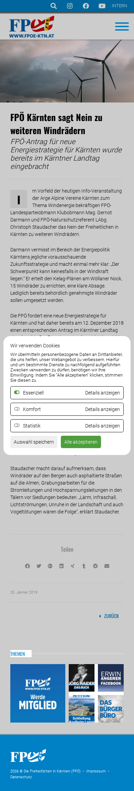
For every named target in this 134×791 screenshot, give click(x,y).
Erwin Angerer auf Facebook (110, 678)
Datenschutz (21, 777)
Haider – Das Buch (82, 678)
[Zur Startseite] (61, 764)
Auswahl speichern (34, 442)
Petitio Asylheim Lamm (82, 708)
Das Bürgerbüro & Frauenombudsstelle (110, 708)
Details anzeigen (102, 409)
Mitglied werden (37, 693)
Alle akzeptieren (81, 442)
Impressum (96, 771)
